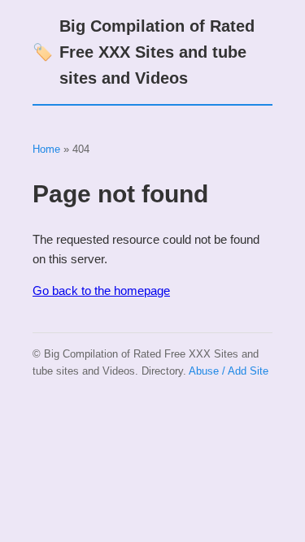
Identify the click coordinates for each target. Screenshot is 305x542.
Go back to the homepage (101, 290)
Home (46, 149)
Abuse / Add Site (228, 371)
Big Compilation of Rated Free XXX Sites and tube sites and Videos (144, 52)
